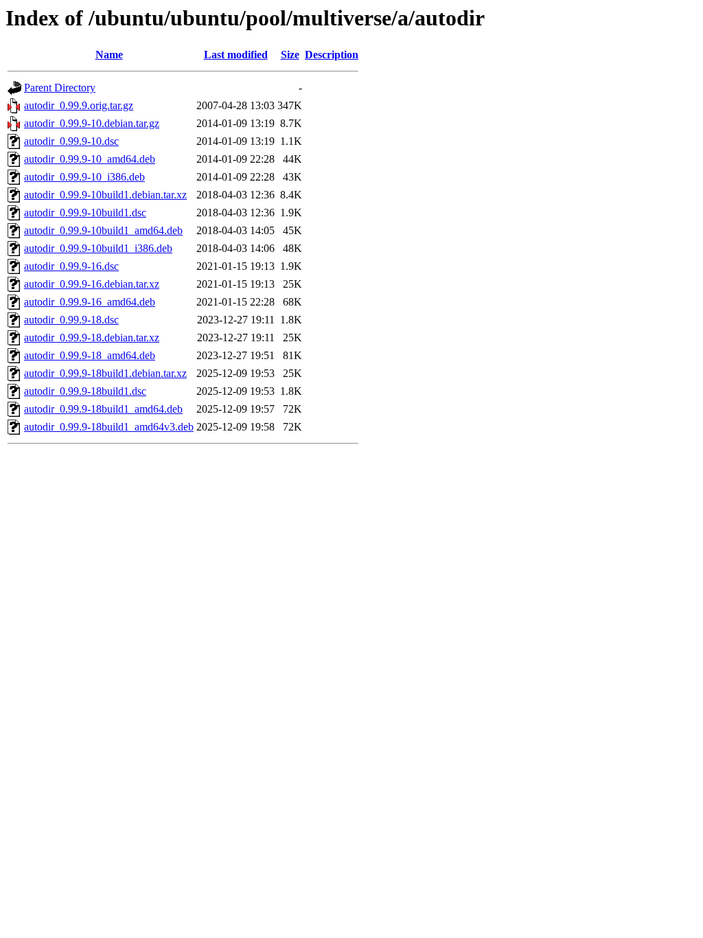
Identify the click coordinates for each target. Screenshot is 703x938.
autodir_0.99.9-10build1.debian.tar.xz (105, 195)
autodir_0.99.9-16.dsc (71, 266)
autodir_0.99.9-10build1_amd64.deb (103, 230)
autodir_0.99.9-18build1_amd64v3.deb (109, 427)
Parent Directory (59, 87)
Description (331, 54)
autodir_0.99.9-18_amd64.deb (89, 355)
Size (290, 54)
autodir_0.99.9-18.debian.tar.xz (91, 337)
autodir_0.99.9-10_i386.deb (84, 177)
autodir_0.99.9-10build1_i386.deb (98, 248)
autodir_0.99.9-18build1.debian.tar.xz (105, 373)
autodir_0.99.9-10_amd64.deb (89, 159)
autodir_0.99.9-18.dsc (71, 319)
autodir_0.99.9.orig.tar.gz (78, 105)
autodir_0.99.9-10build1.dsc (85, 212)
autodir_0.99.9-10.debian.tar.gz (91, 123)
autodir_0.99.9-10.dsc (71, 141)
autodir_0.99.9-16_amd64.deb (89, 302)
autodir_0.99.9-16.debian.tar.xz (91, 284)
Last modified (236, 54)
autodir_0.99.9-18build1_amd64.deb (103, 409)
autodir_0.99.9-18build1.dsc (85, 391)
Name (109, 54)
